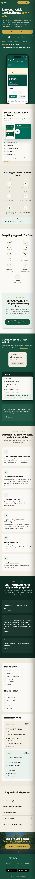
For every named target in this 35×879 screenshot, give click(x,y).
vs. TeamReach (10, 866)
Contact (27, 866)
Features (8, 863)
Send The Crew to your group (18, 322)
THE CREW (8, 3)
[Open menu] (32, 3)
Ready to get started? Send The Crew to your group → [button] (16, 47)
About (21, 866)
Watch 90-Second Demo (19, 37)
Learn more (24, 348)
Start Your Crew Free (23, 2)
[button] (17, 131)
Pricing (13, 863)
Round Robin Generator (23, 863)
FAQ (17, 866)
